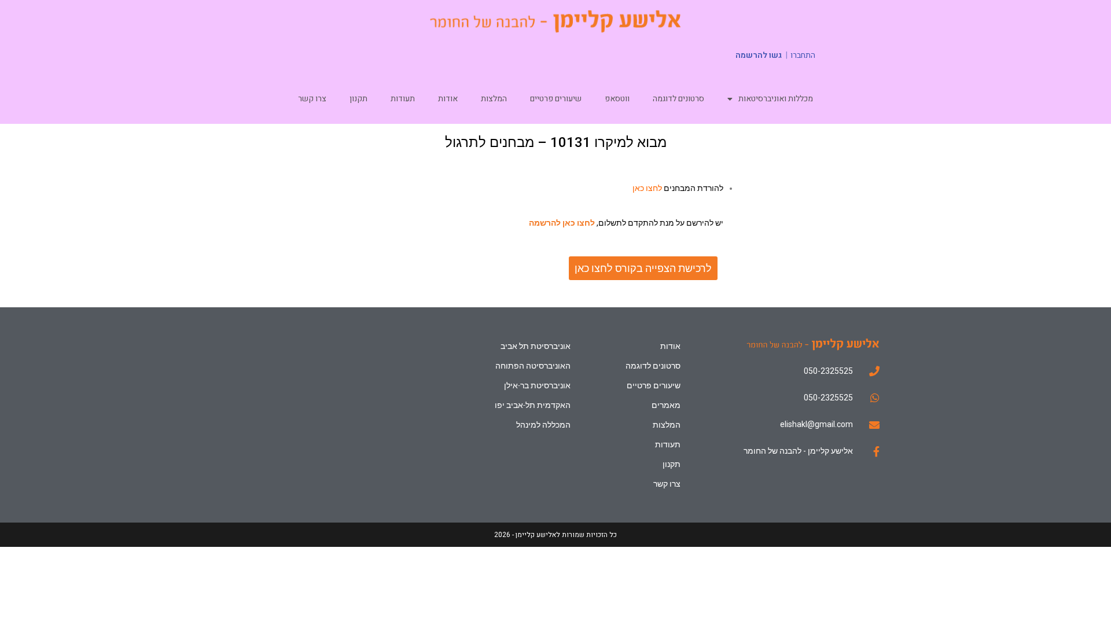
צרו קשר (312, 99)
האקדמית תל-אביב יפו (532, 405)
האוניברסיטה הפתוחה (532, 365)
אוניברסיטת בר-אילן (537, 385)
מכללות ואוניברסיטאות (775, 99)
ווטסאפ (617, 99)
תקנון (358, 99)
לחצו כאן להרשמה (562, 222)
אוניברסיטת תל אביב (535, 346)
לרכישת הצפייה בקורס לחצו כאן (643, 268)
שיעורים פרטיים (556, 99)
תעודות (403, 99)
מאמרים (666, 405)
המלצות (494, 99)
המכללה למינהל (543, 424)
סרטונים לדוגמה (678, 99)
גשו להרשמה (758, 55)
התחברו (802, 55)
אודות (448, 99)
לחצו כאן (647, 188)
